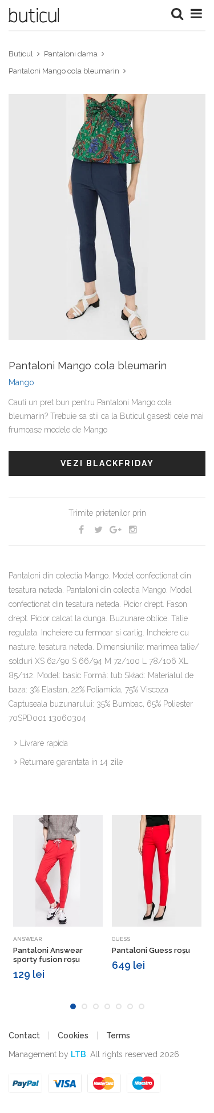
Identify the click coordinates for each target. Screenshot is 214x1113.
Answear (27, 939)
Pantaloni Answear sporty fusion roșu (48, 955)
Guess (121, 939)
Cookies (73, 1035)
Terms (118, 1035)
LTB (78, 1054)
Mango (21, 382)
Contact (24, 1035)
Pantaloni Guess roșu (151, 950)
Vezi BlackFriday (107, 463)
